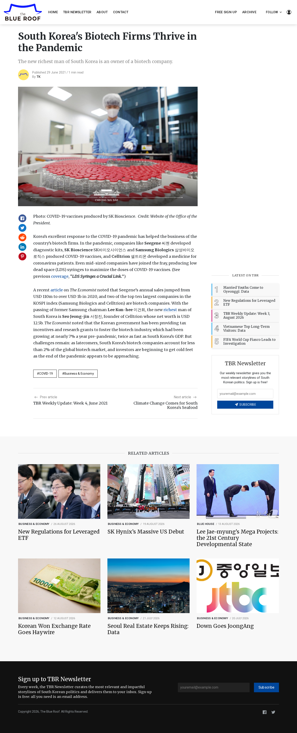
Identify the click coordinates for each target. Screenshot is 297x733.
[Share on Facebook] (22, 218)
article (56, 289)
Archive (249, 12)
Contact (120, 12)
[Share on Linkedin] (22, 247)
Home (53, 12)
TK (38, 77)
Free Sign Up (226, 12)
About (102, 12)
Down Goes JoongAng (225, 626)
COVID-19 (46, 373)
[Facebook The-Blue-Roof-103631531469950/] (264, 712)
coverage (59, 276)
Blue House (205, 524)
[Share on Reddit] (22, 237)
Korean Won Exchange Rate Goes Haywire (54, 629)
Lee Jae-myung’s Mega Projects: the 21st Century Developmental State (237, 538)
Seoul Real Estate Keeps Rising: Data (148, 629)
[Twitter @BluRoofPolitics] (273, 712)
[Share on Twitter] (22, 228)
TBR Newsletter (77, 12)
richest (170, 309)
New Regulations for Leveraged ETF (59, 535)
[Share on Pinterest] (22, 256)
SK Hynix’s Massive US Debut (145, 532)
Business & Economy (79, 373)
